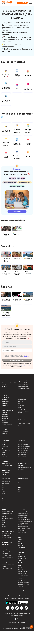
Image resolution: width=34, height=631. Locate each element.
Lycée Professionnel (6, 481)
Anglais (4, 452)
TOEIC (19, 489)
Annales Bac (5, 394)
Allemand (4, 456)
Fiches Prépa (5, 428)
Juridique (20, 562)
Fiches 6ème (5, 412)
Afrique (19, 407)
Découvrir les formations (24, 446)
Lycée (19, 541)
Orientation (20, 401)
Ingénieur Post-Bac (22, 571)
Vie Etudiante (21, 465)
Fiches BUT (4, 430)
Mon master (21, 530)
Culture (19, 560)
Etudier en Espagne (6, 537)
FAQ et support (21, 420)
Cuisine (3, 546)
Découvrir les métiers (23, 448)
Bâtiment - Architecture (7, 557)
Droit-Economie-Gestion (8, 511)
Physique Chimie (6, 450)
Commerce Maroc (22, 580)
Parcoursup (20, 442)
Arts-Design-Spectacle (7, 518)
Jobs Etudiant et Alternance (24, 471)
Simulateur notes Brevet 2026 (9, 383)
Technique (20, 569)
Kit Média (20, 425)
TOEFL (19, 491)
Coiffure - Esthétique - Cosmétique (7, 552)
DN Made (4, 497)
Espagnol (4, 454)
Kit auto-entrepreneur (7, 568)
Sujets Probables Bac (23, 513)
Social (3, 522)
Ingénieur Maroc (22, 573)
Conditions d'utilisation (10, 598)
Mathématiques (6, 442)
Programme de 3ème (23, 386)
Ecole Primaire (5, 472)
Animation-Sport (22, 558)
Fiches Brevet (5, 422)
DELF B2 (19, 488)
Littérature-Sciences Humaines (7, 514)
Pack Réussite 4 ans (7, 465)
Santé (3, 520)
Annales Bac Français (7, 397)
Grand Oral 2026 (22, 532)
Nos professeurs (22, 396)
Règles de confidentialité (24, 598)
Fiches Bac (4, 420)
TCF (19, 482)
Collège (4, 474)
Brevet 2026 (4, 386)
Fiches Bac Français (7, 424)
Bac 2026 (4, 384)
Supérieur (20, 543)
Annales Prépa (5, 401)
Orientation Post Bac (23, 526)
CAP (3, 476)
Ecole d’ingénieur (22, 456)
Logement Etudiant (22, 469)
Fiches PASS (5, 431)
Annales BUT (5, 403)
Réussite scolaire (22, 399)
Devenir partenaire (22, 458)
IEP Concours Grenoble (23, 584)
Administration (21, 556)
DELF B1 (19, 486)
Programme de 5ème (23, 383)
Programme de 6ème (23, 381)
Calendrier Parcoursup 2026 (25, 521)
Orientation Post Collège (24, 528)
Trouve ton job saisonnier (24, 473)
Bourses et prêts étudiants (24, 467)
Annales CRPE (5, 405)
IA (18, 397)
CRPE (19, 554)
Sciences (4, 516)
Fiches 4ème (5, 416)
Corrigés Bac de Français (24, 519)
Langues (4, 526)
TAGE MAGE (20, 586)
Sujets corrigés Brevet (23, 515)
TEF (18, 484)
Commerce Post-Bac (23, 575)
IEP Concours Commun (23, 582)
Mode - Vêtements (6, 550)
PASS (3, 499)
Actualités (20, 421)
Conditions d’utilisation (19, 628)
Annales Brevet (5, 396)
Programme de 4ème (23, 384)
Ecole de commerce (23, 452)
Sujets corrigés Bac (22, 517)
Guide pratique (21, 547)
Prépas (3, 491)
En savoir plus (26, 356)
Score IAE (20, 588)
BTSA (3, 487)
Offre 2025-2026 (6, 463)
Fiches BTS (4, 426)
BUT (3, 489)
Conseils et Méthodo (23, 510)
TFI (18, 480)
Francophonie (21, 409)
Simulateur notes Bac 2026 (8, 381)
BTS (3, 485)
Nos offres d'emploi (21, 596)
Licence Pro (4, 495)
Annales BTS (5, 399)
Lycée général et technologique (6, 479)
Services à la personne (7, 563)
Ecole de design (22, 454)
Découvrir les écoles (23, 450)
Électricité (4, 559)
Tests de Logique (22, 590)
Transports (4, 548)
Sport (19, 403)
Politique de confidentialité (24, 365)
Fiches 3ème (5, 418)
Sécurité (20, 567)
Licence (3, 493)
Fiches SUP (4, 433)
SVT (3, 448)
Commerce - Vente (6, 555)
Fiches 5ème (5, 414)
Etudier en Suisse (6, 535)
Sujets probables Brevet (23, 511)
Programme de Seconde (24, 388)
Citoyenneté (21, 405)
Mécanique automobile (7, 561)
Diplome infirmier (6, 500)
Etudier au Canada (6, 533)
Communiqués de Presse (24, 423)
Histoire (3, 444)
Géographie (5, 446)
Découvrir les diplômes (23, 444)
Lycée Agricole (5, 483)
